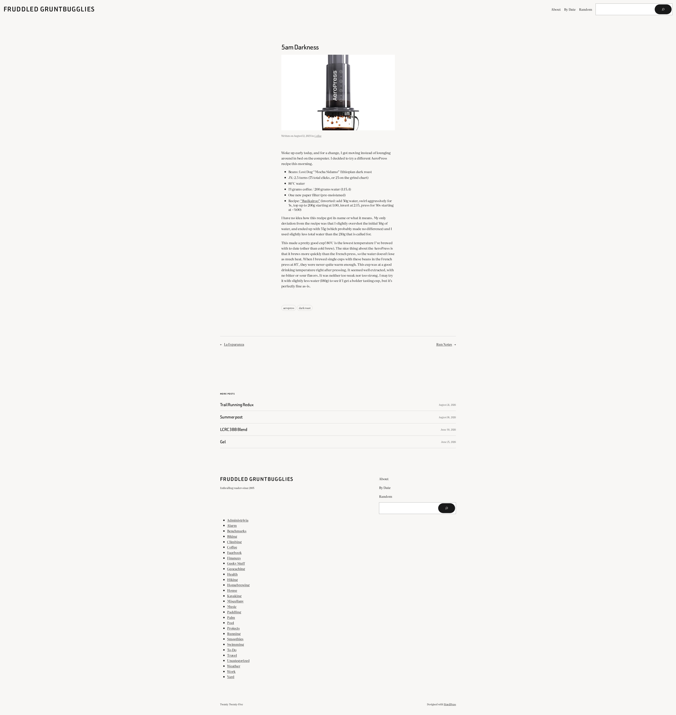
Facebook (234, 552)
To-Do (231, 649)
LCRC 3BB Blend (233, 429)
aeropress (288, 308)
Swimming (235, 644)
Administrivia (237, 520)
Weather (233, 665)
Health (232, 574)
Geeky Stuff (236, 563)
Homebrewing (238, 584)
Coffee (317, 136)
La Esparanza (234, 344)
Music (231, 606)
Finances (234, 557)
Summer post (231, 417)
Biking (232, 536)
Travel (232, 655)
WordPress (450, 704)
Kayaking (234, 595)
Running (234, 633)
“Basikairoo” (310, 200)
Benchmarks (236, 530)
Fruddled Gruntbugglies (49, 9)
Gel (223, 441)
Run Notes (444, 344)
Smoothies (235, 638)
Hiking (232, 579)
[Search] (663, 9)
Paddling (234, 611)
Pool (230, 622)
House (232, 590)
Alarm (232, 525)
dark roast (304, 308)
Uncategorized (238, 660)
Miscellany (235, 600)
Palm (231, 617)
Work (231, 671)
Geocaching (236, 568)
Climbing (234, 541)
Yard (230, 676)
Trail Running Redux (237, 404)
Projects (233, 628)
